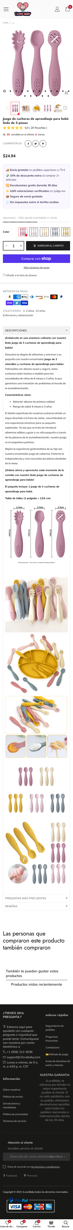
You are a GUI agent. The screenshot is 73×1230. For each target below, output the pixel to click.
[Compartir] (28, 143)
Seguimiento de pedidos (55, 1027)
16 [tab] (42, 96)
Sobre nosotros (11, 1089)
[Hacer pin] (43, 143)
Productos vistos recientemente (36, 984)
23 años (40, 310)
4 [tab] (22, 91)
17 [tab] (48, 96)
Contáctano (52, 1047)
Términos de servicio (14, 1121)
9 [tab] (51, 91)
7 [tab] (39, 91)
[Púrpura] (33, 231)
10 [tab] (57, 91)
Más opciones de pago (36, 267)
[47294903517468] (36, 63)
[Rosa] (22, 231)
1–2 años (28, 310)
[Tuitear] (35, 143)
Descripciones (16, 330)
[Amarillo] (65, 231)
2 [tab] (10, 91)
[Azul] (55, 231)
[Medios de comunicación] (66, 93)
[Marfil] (44, 231)
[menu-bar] (7, 9)
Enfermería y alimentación (18, 315)
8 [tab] (45, 91)
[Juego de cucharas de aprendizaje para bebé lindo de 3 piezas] (25, 108)
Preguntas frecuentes (52, 1038)
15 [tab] (37, 96)
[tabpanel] (36, 63)
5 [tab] (28, 91)
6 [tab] (34, 91)
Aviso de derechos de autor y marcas (58, 1063)
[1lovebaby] (22, 9)
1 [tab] (4, 91)
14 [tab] (31, 96)
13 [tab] (25, 96)
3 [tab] (16, 91)
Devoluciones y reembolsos (11, 1105)
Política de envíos (13, 1096)
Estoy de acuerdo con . (34, 1166)
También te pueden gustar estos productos (32, 973)
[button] (8, 108)
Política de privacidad (15, 1114)
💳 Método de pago (57, 1054)
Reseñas (11, 906)
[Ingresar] (57, 9)
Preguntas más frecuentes (25, 898)
